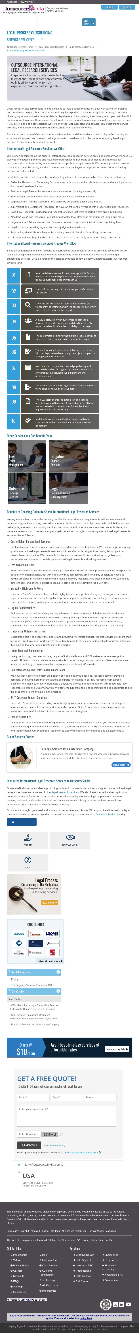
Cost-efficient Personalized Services (30, 541)
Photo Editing (83, 1270)
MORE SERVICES (88, 22)
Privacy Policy (89, 1240)
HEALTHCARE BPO (60, 22)
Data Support (83, 1260)
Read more (119, 764)
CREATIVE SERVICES (73, 22)
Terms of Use (106, 1240)
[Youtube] (128, 1305)
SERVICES (109, 7)
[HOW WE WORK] (70, 838)
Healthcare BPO (114, 1274)
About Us (12, 1)
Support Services (58, 460)
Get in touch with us (107, 814)
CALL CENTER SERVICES (13, 22)
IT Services (111, 1260)
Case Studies (15, 999)
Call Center (82, 1281)
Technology (48, 1280)
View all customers (49, 961)
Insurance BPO (84, 1265)
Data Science (83, 1275)
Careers (17, 1270)
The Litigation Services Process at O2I (31, 985)
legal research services (65, 792)
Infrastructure (50, 1260)
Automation (111, 1280)
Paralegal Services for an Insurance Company (35, 1024)
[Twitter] (115, 1308)
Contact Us (19, 1291)
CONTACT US (127, 7)
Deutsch (55, 1231)
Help (44, 1254)
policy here (86, 1318)
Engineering (111, 1254)
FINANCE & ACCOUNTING (44, 22)
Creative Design (85, 1254)
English (24, 1231)
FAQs (16, 1281)
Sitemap (18, 1286)
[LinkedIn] (121, 1305)
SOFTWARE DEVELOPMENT (29, 22)
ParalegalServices (16, 493)
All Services (68, 1231)
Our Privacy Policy (54, 1145)
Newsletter (19, 1275)
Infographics (49, 1290)
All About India (50, 1285)
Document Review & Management (60, 493)
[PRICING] (28, 838)
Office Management (16, 460)
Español (45, 1231)
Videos (17, 1260)
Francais (34, 1231)
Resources (110, 1231)
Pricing (14, 979)
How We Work (26, 1)
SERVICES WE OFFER (21, 39)
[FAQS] (28, 860)
